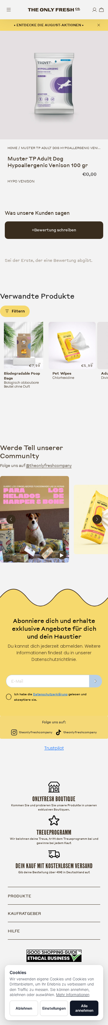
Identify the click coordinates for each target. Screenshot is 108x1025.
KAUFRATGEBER (24, 913)
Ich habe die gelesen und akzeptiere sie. (50, 697)
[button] (101, 10)
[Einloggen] (94, 10)
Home (12, 147)
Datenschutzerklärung (50, 694)
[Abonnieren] (95, 681)
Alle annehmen (84, 1008)
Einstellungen (54, 1008)
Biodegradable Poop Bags (22, 376)
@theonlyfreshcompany (48, 465)
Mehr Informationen (72, 994)
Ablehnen (24, 1008)
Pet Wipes (61, 373)
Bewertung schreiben (54, 230)
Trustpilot (54, 748)
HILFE (14, 931)
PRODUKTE (19, 896)
